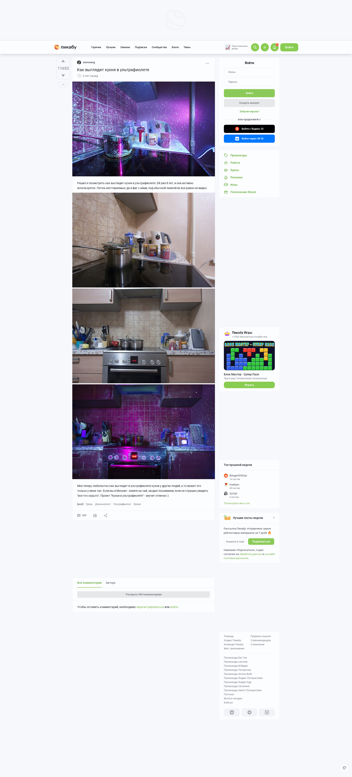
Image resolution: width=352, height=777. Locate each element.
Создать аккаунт (249, 102)
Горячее (96, 47)
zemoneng (89, 62)
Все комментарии (89, 582)
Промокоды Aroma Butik (238, 674)
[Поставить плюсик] (63, 61)
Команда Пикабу (234, 644)
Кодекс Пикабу (232, 640)
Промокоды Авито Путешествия (243, 690)
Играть (249, 385)
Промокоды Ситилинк (237, 686)
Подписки (141, 47)
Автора (111, 582)
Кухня (137, 504)
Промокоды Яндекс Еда (237, 682)
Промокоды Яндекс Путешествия (243, 678)
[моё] (80, 504)
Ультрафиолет (122, 504)
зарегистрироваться (150, 607)
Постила (229, 694)
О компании (257, 644)
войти (174, 607)
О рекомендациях (261, 640)
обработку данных (250, 554)
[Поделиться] (105, 515)
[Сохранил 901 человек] (95, 515)
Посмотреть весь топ (237, 503)
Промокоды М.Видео (236, 665)
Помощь (229, 636)
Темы (187, 47)
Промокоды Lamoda (236, 661)
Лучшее (111, 47)
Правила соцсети (261, 636)
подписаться (261, 541)
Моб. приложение (234, 648)
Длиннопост (103, 504)
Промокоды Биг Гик (235, 657)
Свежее (125, 47)
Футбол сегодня (233, 698)
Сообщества (159, 47)
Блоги (175, 47)
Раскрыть (144, 594)
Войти (289, 47)
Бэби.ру (228, 702)
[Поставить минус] (63, 75)
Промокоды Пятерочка (237, 670)
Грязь (89, 504)
